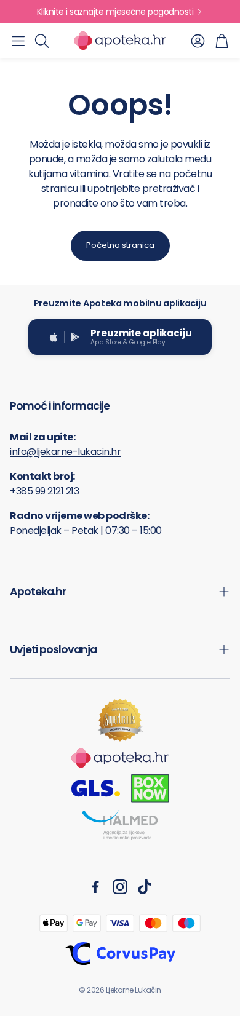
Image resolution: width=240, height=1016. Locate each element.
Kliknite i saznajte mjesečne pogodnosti (115, 11)
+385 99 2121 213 (44, 491)
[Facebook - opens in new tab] (95, 886)
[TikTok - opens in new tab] (144, 886)
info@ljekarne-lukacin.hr (65, 452)
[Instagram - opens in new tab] (120, 886)
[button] (18, 40)
